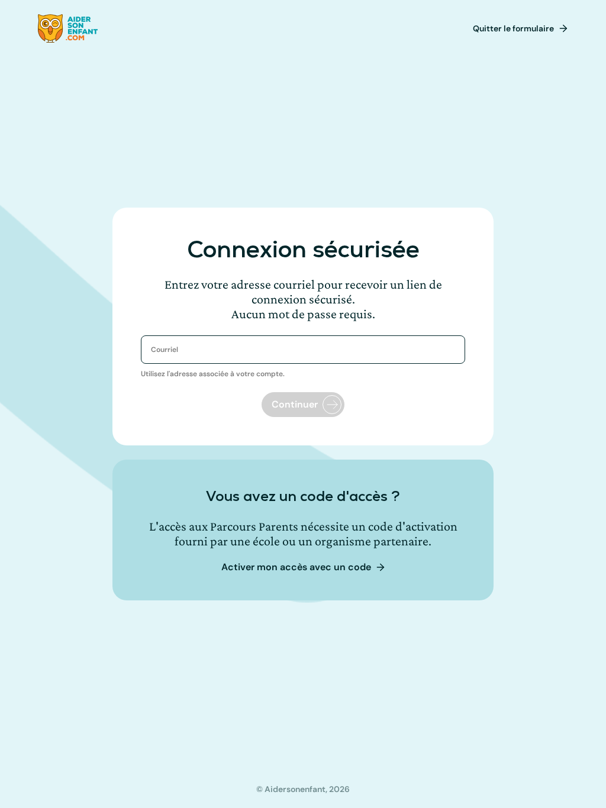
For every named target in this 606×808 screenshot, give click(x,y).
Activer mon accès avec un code (296, 567)
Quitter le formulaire (513, 28)
